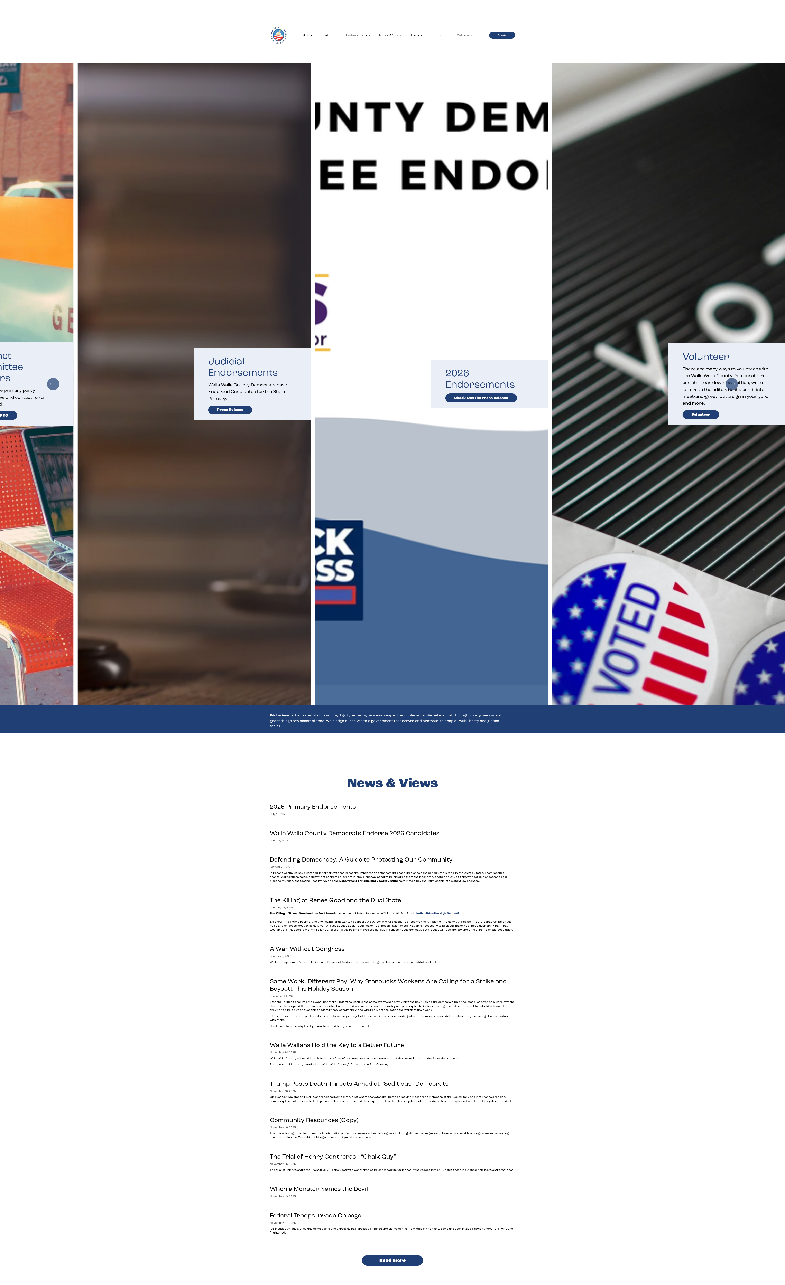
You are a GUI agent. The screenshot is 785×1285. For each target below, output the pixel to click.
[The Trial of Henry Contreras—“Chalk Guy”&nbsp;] (392, 1148)
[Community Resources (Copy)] (392, 1111)
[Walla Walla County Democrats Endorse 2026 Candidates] (355, 824)
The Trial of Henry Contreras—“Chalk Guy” (334, 1156)
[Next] (732, 384)
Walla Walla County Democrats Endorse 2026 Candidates (355, 833)
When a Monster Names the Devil (319, 1188)
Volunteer (439, 35)
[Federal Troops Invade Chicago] (392, 1207)
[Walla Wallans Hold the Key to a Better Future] (365, 1036)
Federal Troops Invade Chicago (316, 1215)
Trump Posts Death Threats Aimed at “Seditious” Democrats (359, 1083)
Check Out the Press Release (436, 398)
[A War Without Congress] (356, 940)
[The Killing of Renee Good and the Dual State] (392, 891)
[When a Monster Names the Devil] (319, 1180)
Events (416, 35)
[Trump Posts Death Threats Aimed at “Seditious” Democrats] (392, 1075)
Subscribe (465, 35)
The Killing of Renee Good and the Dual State (335, 900)
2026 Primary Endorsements (313, 806)
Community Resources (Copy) (314, 1120)
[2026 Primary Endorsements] (313, 798)
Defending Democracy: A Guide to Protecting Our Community (361, 859)
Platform (329, 35)
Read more (392, 1260)
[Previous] (53, 384)
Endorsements (358, 35)
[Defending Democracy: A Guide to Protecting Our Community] (392, 851)
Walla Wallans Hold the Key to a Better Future (337, 1045)
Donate (502, 35)
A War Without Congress (307, 948)
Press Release (185, 409)
